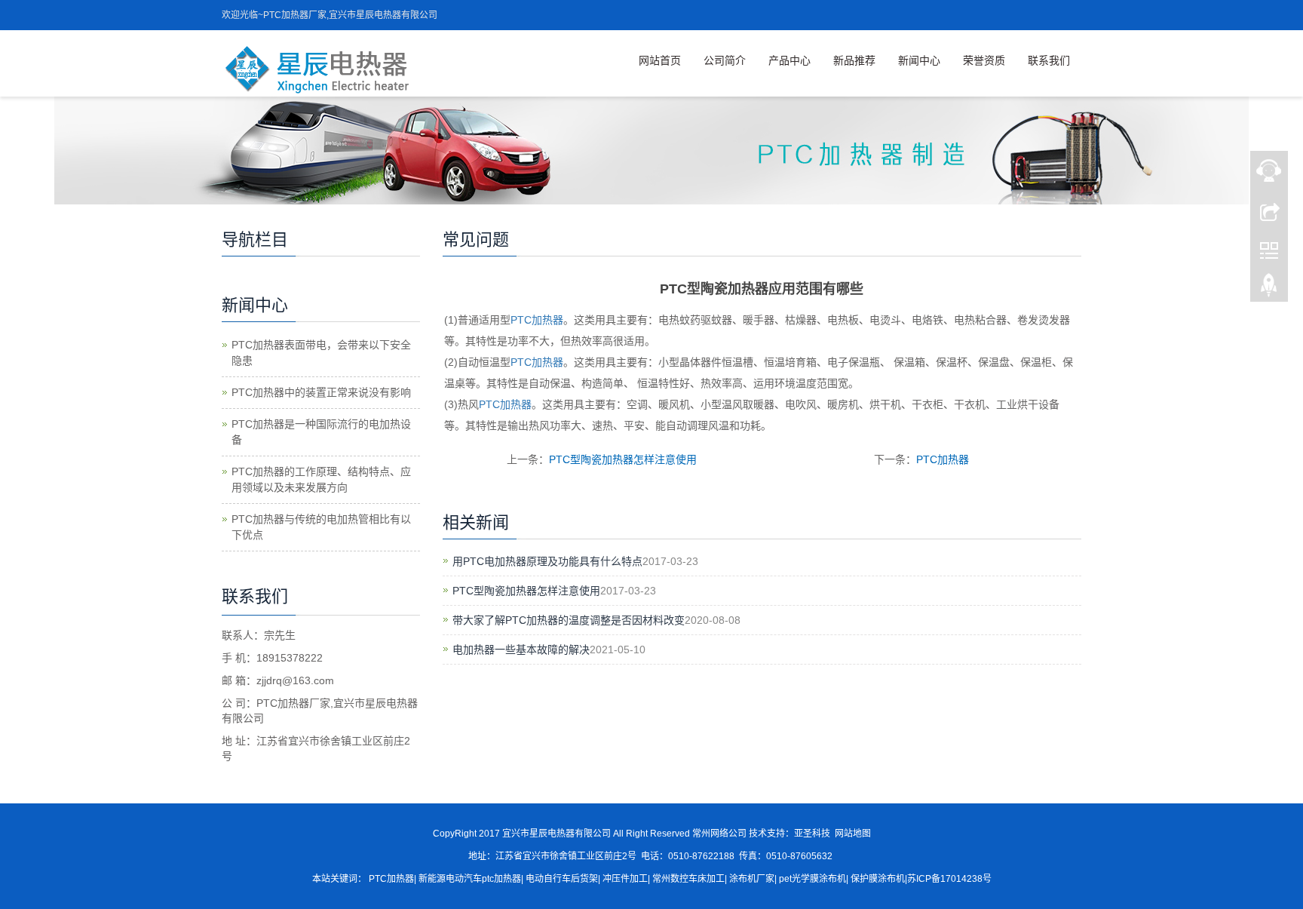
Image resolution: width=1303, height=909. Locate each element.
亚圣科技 (812, 833)
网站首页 (660, 60)
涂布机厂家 (751, 879)
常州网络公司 (719, 833)
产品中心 (789, 60)
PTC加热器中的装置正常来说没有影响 (321, 392)
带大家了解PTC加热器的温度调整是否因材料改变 (568, 620)
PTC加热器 (536, 320)
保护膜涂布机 (878, 879)
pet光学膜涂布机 (812, 879)
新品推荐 (854, 60)
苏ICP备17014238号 (949, 879)
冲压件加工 (625, 879)
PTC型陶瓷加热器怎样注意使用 (623, 459)
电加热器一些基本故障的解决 (521, 649)
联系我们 (1049, 60)
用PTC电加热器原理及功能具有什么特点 (547, 561)
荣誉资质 (984, 60)
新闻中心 (919, 60)
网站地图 (853, 833)
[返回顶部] (1269, 289)
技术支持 (767, 833)
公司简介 (725, 60)
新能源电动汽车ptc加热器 (469, 879)
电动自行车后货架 (560, 879)
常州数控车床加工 (688, 879)
